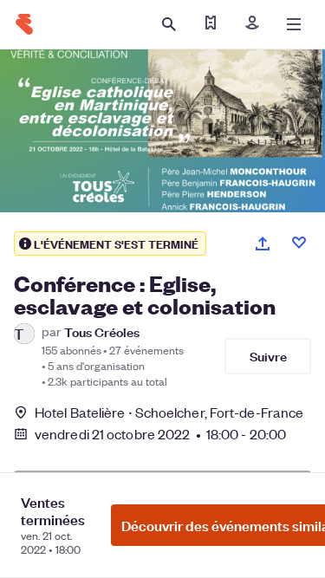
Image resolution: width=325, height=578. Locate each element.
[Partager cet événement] (262, 243)
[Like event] (299, 243)
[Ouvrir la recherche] (169, 24)
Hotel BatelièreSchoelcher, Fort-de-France (169, 412)
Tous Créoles (102, 331)
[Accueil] (24, 24)
